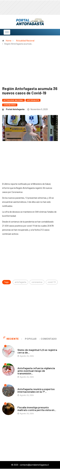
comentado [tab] (49, 338)
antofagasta (20, 282)
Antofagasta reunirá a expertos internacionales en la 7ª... (36, 390)
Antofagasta (33, 100)
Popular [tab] (30, 338)
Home (8, 40)
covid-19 (52, 282)
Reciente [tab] (13, 338)
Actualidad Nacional (25, 40)
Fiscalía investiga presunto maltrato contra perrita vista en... (36, 409)
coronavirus (37, 282)
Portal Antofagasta (15, 109)
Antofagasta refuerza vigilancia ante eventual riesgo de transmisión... (36, 371)
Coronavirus (10, 105)
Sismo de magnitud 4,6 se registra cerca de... (37, 351)
